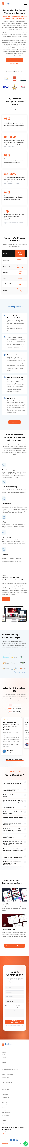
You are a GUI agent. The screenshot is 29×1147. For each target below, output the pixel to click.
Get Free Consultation (14, 60)
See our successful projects (14, 946)
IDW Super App (5, 1110)
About (3, 1054)
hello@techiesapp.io (8, 1134)
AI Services (4, 1080)
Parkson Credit (5, 1089)
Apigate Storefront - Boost (8, 1123)
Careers (3, 1060)
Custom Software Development (10, 1069)
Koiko (3, 1118)
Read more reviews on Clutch (14, 759)
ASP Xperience (5, 1115)
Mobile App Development (8, 1072)
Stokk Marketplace (6, 1112)
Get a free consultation (14, 1021)
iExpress (4, 1120)
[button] (25, 4)
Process (4, 1057)
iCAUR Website (5, 1092)
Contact (4, 1062)
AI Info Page (5, 1143)
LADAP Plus (4, 1102)
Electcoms (4, 1099)
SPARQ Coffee (5, 1097)
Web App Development (7, 1074)
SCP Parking (5, 1094)
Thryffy (3, 1107)
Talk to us (14, 422)
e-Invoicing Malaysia (7, 1082)
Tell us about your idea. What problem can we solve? (13, 1007)
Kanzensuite (5, 1105)
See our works (14, 63)
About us (6, 599)
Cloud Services (5, 1077)
